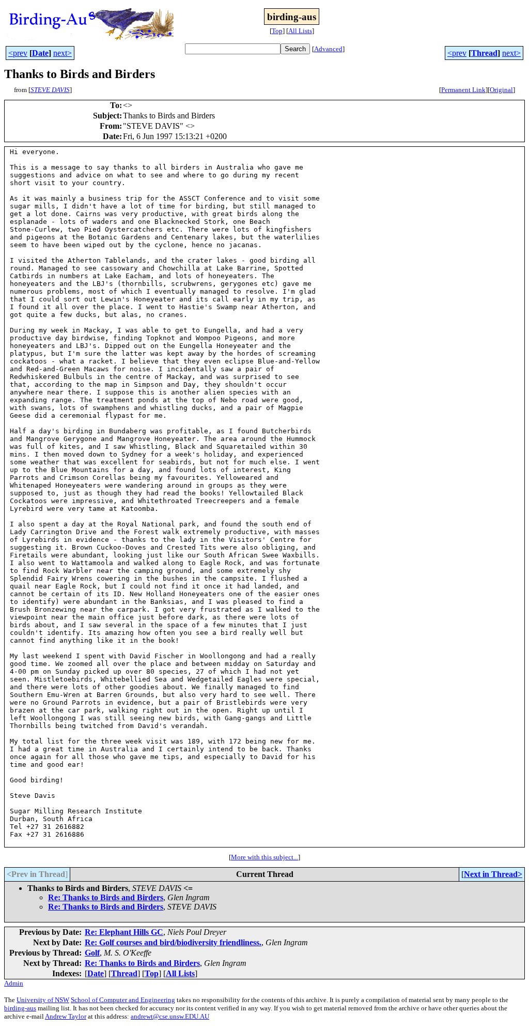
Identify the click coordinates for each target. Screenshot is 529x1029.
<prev (17, 53)
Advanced (328, 49)
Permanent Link (463, 90)
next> (62, 53)
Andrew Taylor (65, 1016)
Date (40, 53)
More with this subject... (264, 857)
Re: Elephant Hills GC (124, 932)
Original (501, 90)
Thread (484, 53)
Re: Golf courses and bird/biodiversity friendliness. (173, 942)
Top (277, 31)
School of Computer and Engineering (123, 1000)
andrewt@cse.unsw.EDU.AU (170, 1016)
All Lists (300, 31)
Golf (92, 952)
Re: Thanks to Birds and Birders (105, 897)
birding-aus (20, 1008)
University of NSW (43, 1000)
